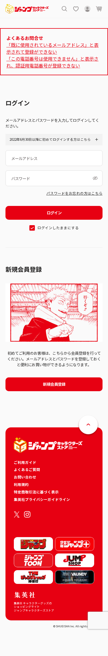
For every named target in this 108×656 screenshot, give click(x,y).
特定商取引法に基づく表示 (36, 492)
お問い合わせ (25, 477)
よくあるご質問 (27, 469)
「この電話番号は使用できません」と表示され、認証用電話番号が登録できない (52, 62)
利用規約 (21, 484)
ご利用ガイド (25, 462)
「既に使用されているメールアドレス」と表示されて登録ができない (52, 48)
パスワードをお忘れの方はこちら (74, 193)
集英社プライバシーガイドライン (42, 499)
